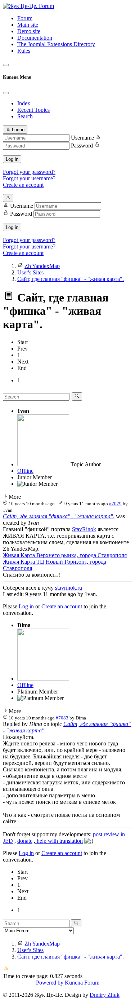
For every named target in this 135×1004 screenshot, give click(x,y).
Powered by (49, 982)
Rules (23, 51)
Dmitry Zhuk (105, 995)
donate (24, 841)
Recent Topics (33, 110)
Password (82, 145)
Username (82, 138)
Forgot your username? (29, 178)
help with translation (59, 841)
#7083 (62, 718)
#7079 (115, 503)
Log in (12, 159)
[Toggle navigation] (6, 65)
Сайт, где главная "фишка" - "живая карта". (58, 516)
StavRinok (84, 529)
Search (25, 116)
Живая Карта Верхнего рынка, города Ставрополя (65, 555)
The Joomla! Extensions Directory (56, 44)
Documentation (34, 38)
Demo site (28, 31)
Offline (25, 471)
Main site (27, 25)
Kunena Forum (82, 982)
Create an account (23, 185)
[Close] (6, 93)
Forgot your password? (29, 172)
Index (23, 103)
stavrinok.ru (68, 588)
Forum (24, 18)
